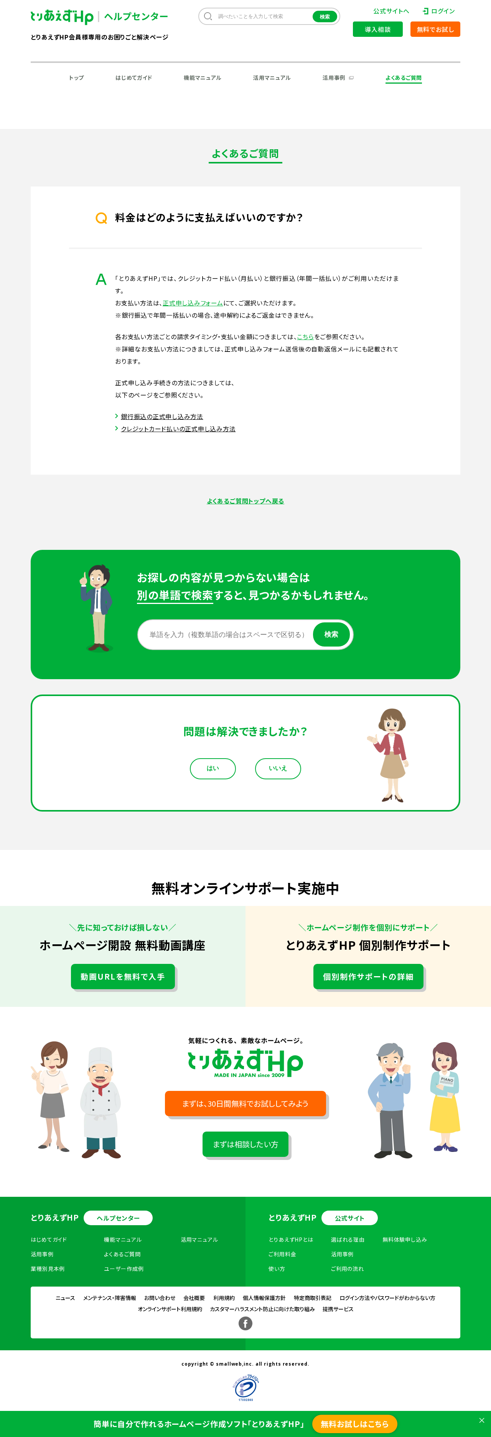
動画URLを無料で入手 (123, 976)
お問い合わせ (159, 1298)
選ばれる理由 (348, 1239)
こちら (305, 336)
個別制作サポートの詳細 (368, 976)
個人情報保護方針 (264, 1298)
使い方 (277, 1268)
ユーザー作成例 (123, 1268)
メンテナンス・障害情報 (109, 1298)
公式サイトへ (391, 11)
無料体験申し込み (404, 1239)
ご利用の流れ (347, 1268)
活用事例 (334, 77)
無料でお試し (435, 29)
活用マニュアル (272, 77)
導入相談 (377, 29)
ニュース (65, 1298)
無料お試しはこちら (355, 1423)
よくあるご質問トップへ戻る (245, 501)
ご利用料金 (283, 1254)
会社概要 (194, 1298)
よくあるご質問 (404, 77)
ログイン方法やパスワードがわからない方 (387, 1298)
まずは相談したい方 (245, 1144)
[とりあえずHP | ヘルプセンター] (68, 17)
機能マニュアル (203, 77)
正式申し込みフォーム (193, 302)
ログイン (443, 11)
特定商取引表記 (312, 1298)
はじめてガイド (133, 77)
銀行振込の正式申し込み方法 (162, 416)
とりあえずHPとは (291, 1239)
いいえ (278, 768)
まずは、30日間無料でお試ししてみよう (245, 1103)
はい (213, 768)
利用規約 (224, 1298)
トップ (76, 77)
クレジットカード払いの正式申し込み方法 (178, 428)
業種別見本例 (48, 1268)
